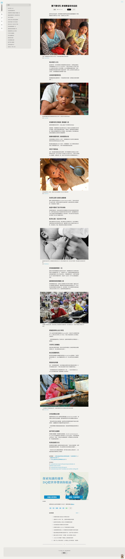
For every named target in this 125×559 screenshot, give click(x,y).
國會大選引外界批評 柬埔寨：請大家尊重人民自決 (65, 535)
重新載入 (64, 552)
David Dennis (46, 193)
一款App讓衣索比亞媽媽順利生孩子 (58, 459)
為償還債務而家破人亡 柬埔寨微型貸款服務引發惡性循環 (66, 530)
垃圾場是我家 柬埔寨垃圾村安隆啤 (61, 524)
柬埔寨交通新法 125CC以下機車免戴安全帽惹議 (64, 527)
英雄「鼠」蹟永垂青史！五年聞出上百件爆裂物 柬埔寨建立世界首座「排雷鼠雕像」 (66, 540)
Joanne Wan (46, 118)
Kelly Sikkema (46, 263)
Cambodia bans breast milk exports (59, 467)
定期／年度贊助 (74, 497)
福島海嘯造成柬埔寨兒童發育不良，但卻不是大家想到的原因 (66, 532)
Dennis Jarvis (46, 409)
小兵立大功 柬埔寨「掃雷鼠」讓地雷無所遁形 (63, 537)
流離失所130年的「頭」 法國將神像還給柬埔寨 (64, 519)
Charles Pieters (46, 58)
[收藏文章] (65, 9)
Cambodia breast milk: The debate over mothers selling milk (64, 469)
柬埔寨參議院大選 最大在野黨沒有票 (61, 516)
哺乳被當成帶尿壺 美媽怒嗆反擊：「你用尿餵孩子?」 (66, 456)
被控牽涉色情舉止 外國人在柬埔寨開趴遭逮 (63, 522)
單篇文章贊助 (52, 497)
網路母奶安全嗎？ (54, 457)
